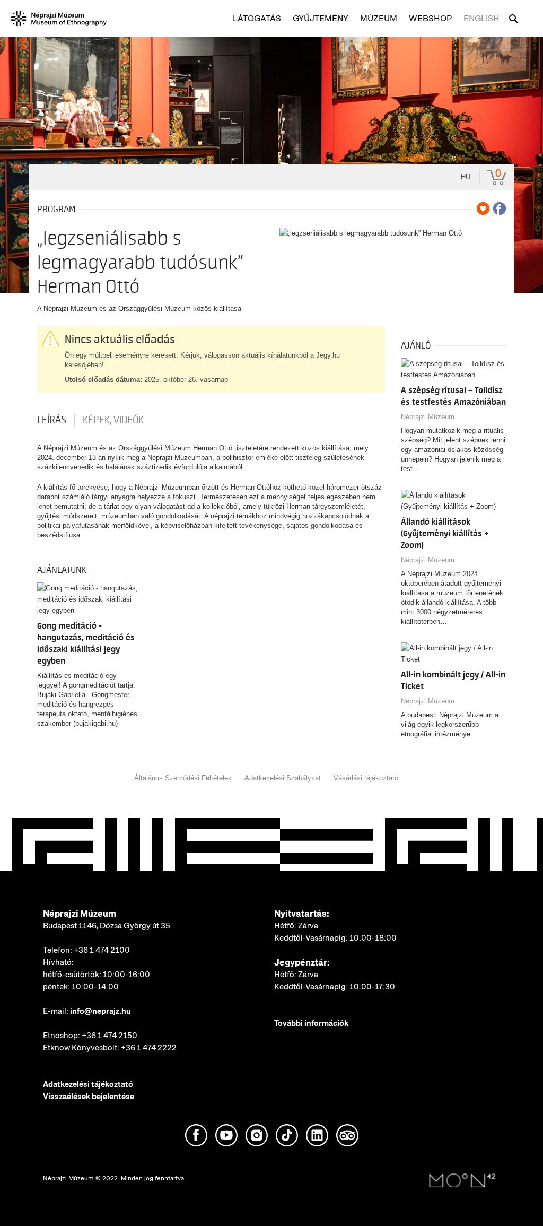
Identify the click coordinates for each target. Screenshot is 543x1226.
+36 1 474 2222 (149, 1047)
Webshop (430, 18)
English (481, 18)
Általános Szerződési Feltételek (183, 778)
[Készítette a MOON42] (462, 1181)
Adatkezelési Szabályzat (282, 778)
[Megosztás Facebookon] (499, 208)
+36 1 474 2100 (102, 950)
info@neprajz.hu (100, 1011)
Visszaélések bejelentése (88, 1096)
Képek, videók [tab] (113, 420)
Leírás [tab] (51, 420)
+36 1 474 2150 (109, 1035)
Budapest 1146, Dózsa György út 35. (107, 925)
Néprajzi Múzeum (427, 417)
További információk (311, 1023)
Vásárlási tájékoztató (366, 778)
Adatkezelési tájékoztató (88, 1084)
